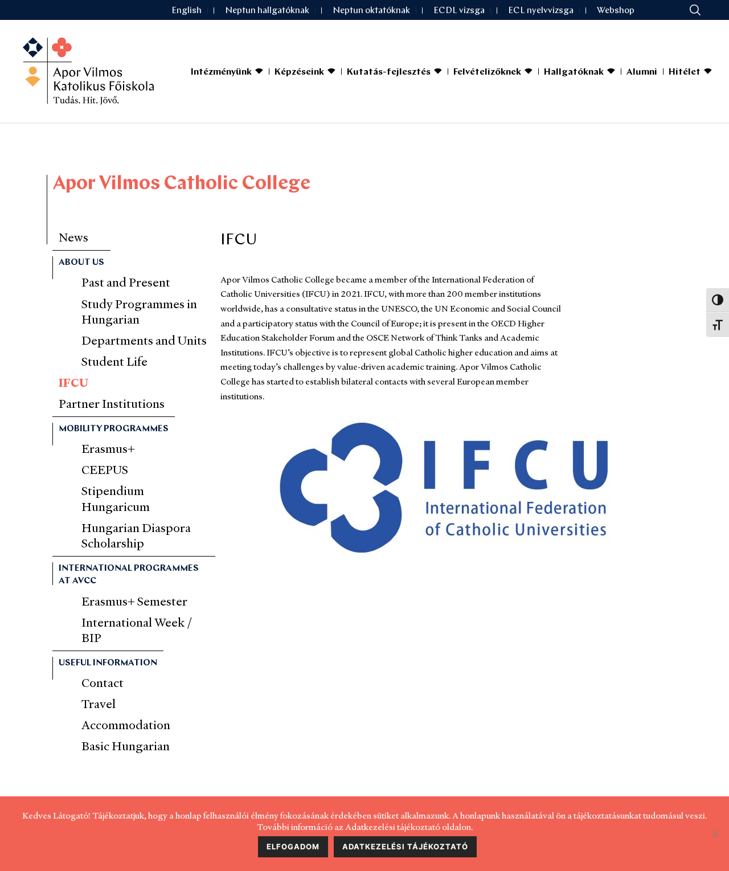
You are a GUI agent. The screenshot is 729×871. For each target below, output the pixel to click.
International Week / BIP (137, 630)
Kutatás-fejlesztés (389, 72)
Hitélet (685, 72)
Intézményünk (221, 72)
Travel (98, 704)
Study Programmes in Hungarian (139, 311)
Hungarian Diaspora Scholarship (136, 535)
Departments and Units (144, 340)
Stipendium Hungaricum (115, 498)
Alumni (641, 72)
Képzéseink (299, 72)
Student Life (114, 361)
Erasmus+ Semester (134, 601)
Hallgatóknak (574, 72)
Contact (102, 683)
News (73, 237)
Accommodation (125, 725)
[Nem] (714, 834)
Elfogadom (293, 846)
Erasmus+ (108, 448)
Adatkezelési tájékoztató (405, 846)
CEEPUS (104, 470)
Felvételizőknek (487, 72)
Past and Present (125, 282)
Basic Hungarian (125, 746)
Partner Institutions (112, 403)
